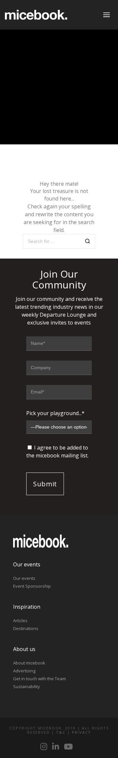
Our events (24, 578)
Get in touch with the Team (39, 679)
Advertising (24, 671)
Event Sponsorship (32, 586)
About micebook (29, 663)
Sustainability (26, 686)
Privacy (81, 732)
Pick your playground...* (55, 413)
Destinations (25, 628)
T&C (61, 732)
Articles (20, 620)
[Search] (87, 242)
